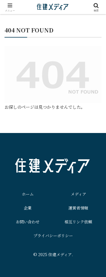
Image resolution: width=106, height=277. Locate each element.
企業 (28, 208)
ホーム (28, 194)
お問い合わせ (28, 221)
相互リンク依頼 (78, 221)
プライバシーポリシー (53, 235)
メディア (78, 194)
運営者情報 (78, 208)
